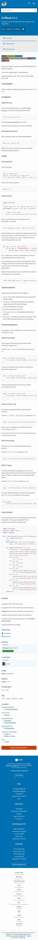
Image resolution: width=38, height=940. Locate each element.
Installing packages (18, 789)
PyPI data (5, 645)
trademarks (8, 934)
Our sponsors (19, 819)
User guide (18, 794)
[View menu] (29, 3)
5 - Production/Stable (11, 709)
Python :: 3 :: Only (9, 736)
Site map (29, 936)
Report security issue (19, 851)
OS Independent (9, 728)
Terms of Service (18, 849)
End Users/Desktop (10, 723)
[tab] (19, 38)
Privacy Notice (18, 856)
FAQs (19, 799)
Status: (19, 771)
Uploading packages (18, 791)
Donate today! (19, 775)
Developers (7, 720)
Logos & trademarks (19, 816)
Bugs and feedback (19, 829)
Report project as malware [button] (19, 748)
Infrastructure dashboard (18, 811)
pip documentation (12, 122)
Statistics (19, 814)
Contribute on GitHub (18, 831)
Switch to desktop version (19, 864)
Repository (7, 636)
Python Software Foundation (18, 765)
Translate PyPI (18, 834)
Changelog (7, 633)
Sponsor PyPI (19, 836)
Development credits (18, 839)
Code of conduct (18, 854)
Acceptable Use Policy (18, 859)
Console (6, 715)
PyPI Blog (18, 809)
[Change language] (34, 3)
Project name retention (18, 796)
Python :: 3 (7, 734)
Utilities (6, 742)
